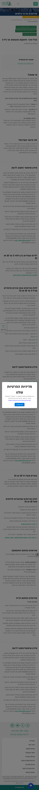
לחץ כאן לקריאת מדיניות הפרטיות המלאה (19, 400)
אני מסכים (19, 404)
